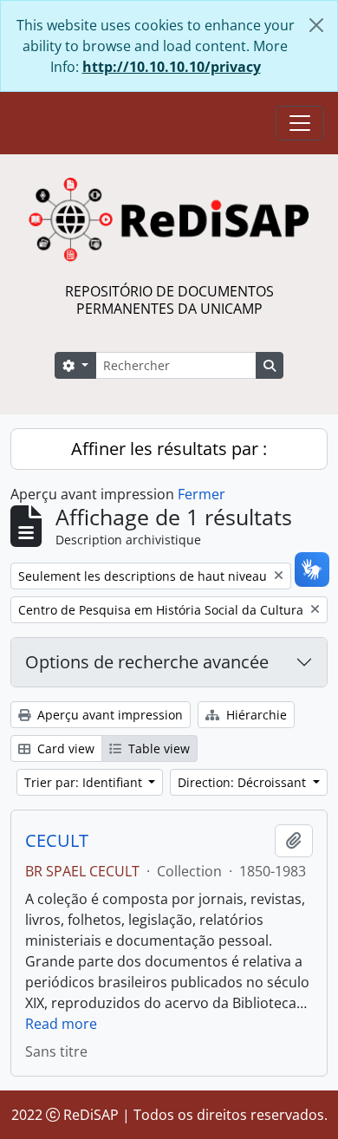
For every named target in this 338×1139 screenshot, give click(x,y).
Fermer (201, 494)
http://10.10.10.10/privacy (171, 66)
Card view (64, 748)
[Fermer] (316, 25)
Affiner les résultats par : (169, 448)
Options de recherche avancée (147, 662)
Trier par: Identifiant (85, 782)
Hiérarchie (255, 714)
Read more (61, 1023)
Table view (157, 748)
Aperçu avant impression (108, 714)
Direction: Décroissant (243, 782)
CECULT (56, 840)
